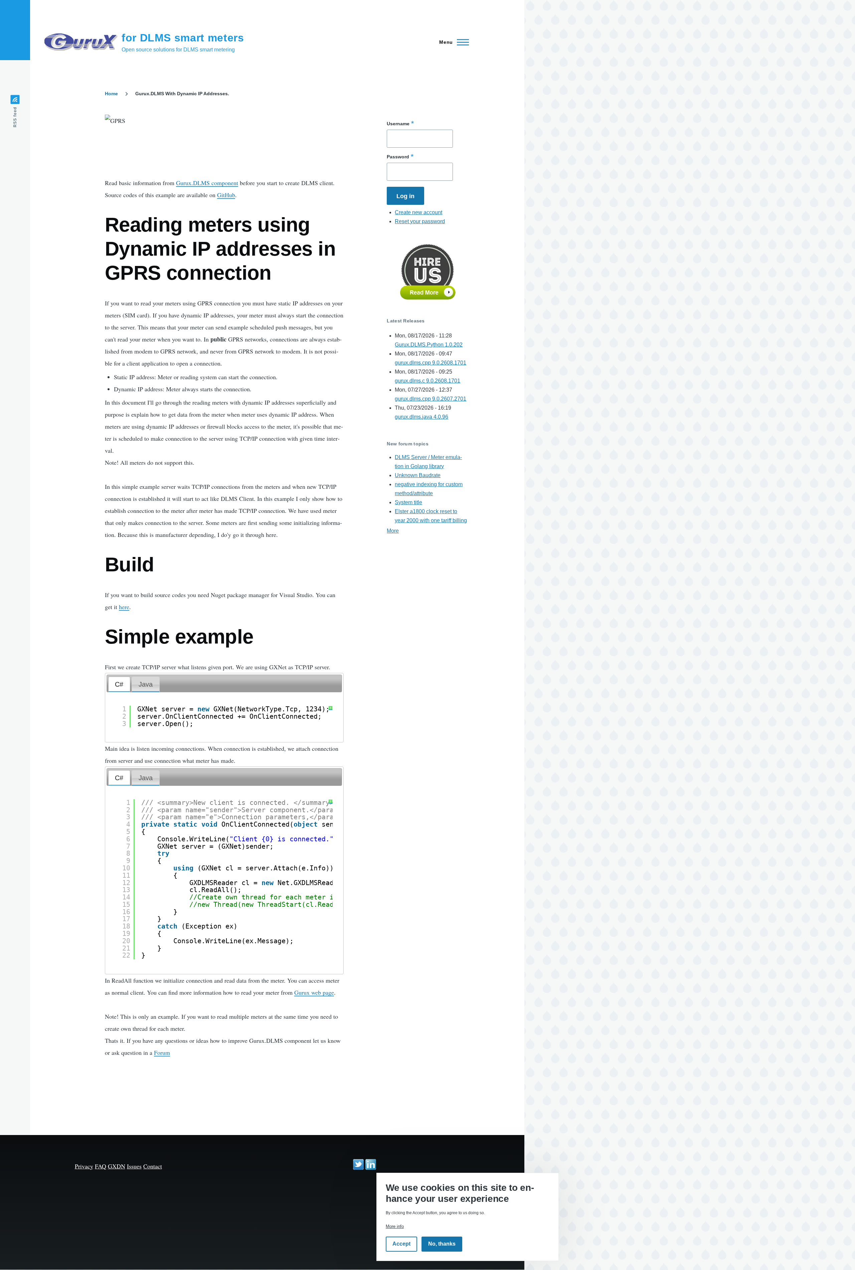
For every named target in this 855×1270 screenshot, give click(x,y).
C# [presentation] (119, 684)
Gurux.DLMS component (207, 183)
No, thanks (442, 1244)
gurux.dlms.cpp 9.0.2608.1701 (430, 363)
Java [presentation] (146, 684)
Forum (162, 1052)
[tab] (119, 685)
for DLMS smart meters (183, 38)
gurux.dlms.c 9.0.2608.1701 (427, 381)
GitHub (226, 195)
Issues (134, 1166)
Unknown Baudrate (418, 475)
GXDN (116, 1166)
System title (408, 502)
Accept (401, 1244)
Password (398, 156)
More (393, 531)
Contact (152, 1166)
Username (398, 123)
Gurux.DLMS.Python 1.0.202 (429, 344)
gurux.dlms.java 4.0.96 (421, 417)
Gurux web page (314, 992)
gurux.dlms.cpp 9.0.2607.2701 (430, 399)
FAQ (100, 1166)
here (124, 607)
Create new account (418, 212)
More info (395, 1226)
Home (111, 93)
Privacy (84, 1166)
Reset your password (420, 221)
